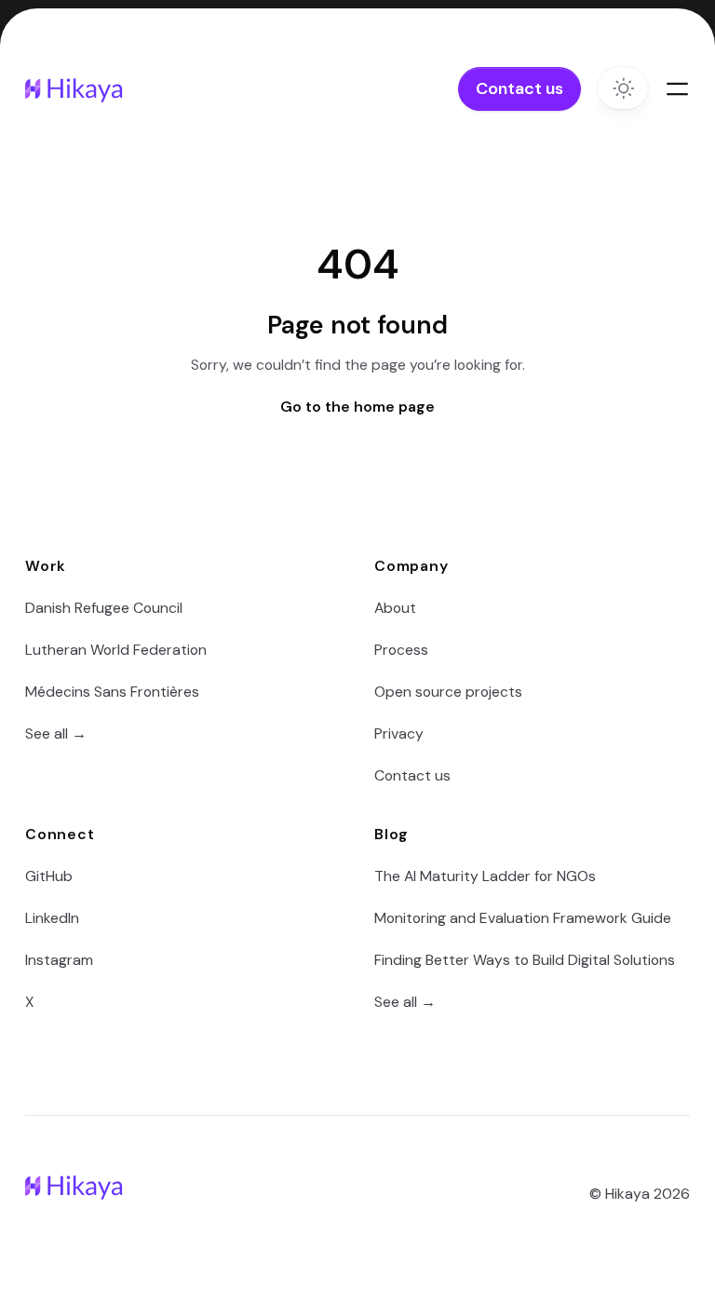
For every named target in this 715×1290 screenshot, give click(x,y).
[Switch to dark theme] (623, 88)
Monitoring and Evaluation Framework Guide (522, 918)
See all (56, 733)
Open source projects (448, 691)
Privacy (399, 733)
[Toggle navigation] (677, 89)
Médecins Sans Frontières (112, 691)
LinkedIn (52, 918)
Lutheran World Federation (116, 649)
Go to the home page (357, 406)
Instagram (59, 960)
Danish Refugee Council (103, 608)
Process (401, 649)
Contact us (519, 88)
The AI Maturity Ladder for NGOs (485, 876)
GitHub (49, 876)
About (395, 608)
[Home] (76, 89)
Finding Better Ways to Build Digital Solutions (524, 960)
